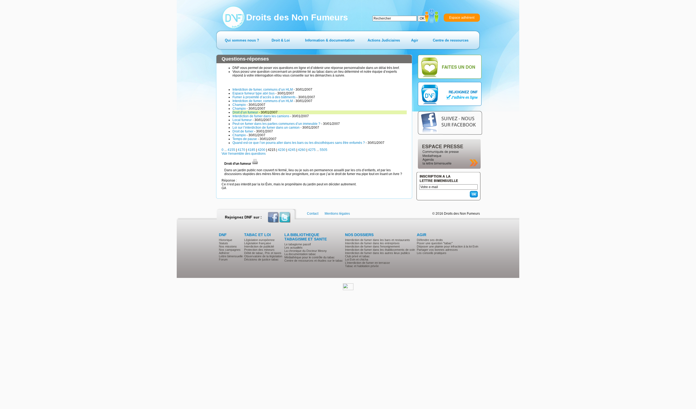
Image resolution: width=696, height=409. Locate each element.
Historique (225, 240)
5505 (323, 150)
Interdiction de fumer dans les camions (260, 116)
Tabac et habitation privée (362, 266)
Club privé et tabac (357, 256)
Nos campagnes (230, 249)
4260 (302, 150)
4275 (312, 150)
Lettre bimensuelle (231, 256)
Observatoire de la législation (263, 256)
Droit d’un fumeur (245, 112)
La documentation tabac (300, 254)
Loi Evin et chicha (356, 259)
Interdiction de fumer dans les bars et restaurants (377, 240)
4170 (241, 150)
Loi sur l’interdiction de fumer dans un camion (266, 127)
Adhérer (224, 253)
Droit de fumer (242, 131)
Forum (223, 259)
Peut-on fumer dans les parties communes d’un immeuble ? (276, 124)
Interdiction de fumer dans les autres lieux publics (377, 253)
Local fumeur (242, 120)
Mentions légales (337, 213)
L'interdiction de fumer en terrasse (367, 262)
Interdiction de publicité (259, 246)
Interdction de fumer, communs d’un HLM (262, 89)
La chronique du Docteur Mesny (305, 250)
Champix (239, 105)
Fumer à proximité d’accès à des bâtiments (264, 97)
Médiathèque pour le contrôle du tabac (309, 257)
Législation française (257, 243)
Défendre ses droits (430, 240)
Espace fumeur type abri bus (253, 93)
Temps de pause (244, 139)
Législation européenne (259, 240)
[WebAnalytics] (348, 289)
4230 (281, 150)
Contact (312, 213)
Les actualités (293, 247)
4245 (292, 150)
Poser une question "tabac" (435, 243)
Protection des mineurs (259, 249)
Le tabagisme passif (297, 244)
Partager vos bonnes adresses (437, 249)
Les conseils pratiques (431, 253)
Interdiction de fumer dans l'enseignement (372, 246)
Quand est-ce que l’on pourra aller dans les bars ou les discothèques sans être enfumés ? (298, 143)
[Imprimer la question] (255, 164)
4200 (261, 150)
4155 (231, 150)
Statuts (223, 243)
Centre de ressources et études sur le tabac (313, 260)
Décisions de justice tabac (261, 259)
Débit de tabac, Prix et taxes (262, 253)
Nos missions (228, 246)
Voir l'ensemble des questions (244, 154)
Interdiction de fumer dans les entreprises (372, 243)
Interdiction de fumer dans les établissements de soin (380, 249)
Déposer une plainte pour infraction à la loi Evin (447, 246)
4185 (251, 150)
